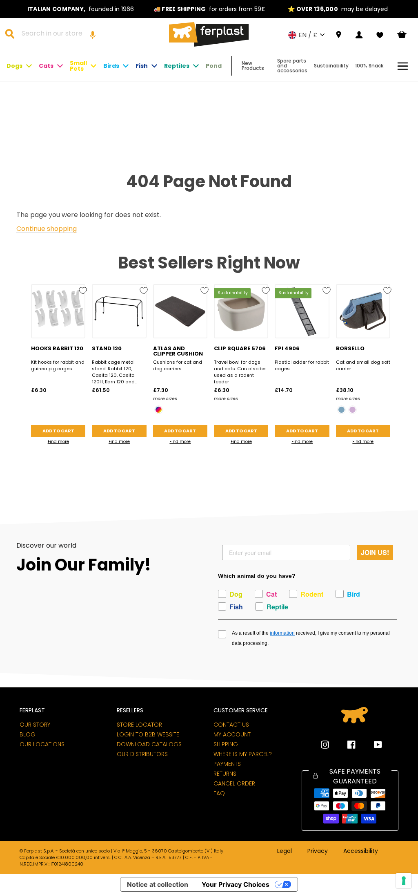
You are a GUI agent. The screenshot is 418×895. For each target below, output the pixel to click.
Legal (284, 851)
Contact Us (231, 724)
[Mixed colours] (158, 410)
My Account (232, 734)
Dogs (14, 66)
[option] (80, 9)
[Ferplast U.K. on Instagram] (325, 745)
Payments (227, 763)
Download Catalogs (149, 744)
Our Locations (42, 744)
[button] (92, 35)
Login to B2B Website (148, 734)
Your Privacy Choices (235, 884)
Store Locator (139, 724)
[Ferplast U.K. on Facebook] (345, 745)
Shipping (225, 744)
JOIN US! (375, 552)
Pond (214, 66)
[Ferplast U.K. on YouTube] (372, 745)
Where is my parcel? (242, 754)
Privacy (317, 851)
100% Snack (369, 65)
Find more (58, 442)
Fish (142, 66)
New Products (253, 66)
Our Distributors (142, 754)
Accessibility (360, 851)
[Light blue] (341, 410)
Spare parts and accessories (292, 65)
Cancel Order (234, 783)
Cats (46, 66)
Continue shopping (46, 229)
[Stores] (339, 35)
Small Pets (78, 66)
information (282, 633)
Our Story (35, 724)
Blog (28, 734)
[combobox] (65, 35)
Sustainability (331, 65)
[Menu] (403, 66)
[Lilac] (352, 410)
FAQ (219, 793)
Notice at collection (157, 884)
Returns (224, 773)
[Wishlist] (379, 35)
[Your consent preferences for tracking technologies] (403, 880)
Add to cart (58, 430)
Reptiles (176, 66)
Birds (111, 66)
